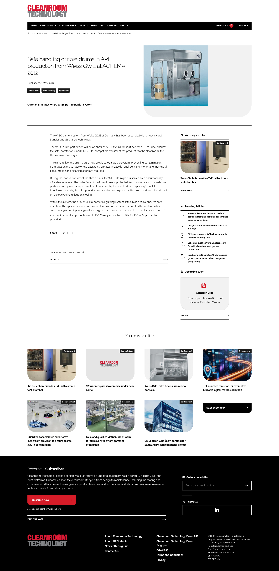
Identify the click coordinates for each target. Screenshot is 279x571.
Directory (97, 25)
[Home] (28, 33)
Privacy (160, 559)
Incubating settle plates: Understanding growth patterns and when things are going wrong (207, 258)
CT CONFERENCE (68, 25)
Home (34, 25)
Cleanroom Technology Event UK (177, 536)
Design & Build (127, 351)
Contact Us (112, 551)
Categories (46, 25)
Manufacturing (49, 91)
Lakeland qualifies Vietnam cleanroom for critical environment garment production (207, 246)
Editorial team (115, 25)
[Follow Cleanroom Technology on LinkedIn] (216, 511)
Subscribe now (215, 407)
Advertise (162, 550)
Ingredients (64, 91)
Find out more (35, 519)
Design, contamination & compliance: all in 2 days (207, 227)
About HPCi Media (116, 541)
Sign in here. (55, 509)
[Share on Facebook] (73, 233)
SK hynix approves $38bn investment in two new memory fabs (207, 236)
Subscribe (222, 25)
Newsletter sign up (116, 546)
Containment (33, 91)
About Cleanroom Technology (123, 536)
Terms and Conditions (169, 554)
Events (84, 25)
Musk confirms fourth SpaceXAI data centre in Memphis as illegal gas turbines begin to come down (208, 217)
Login (242, 25)
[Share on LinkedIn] (64, 233)
